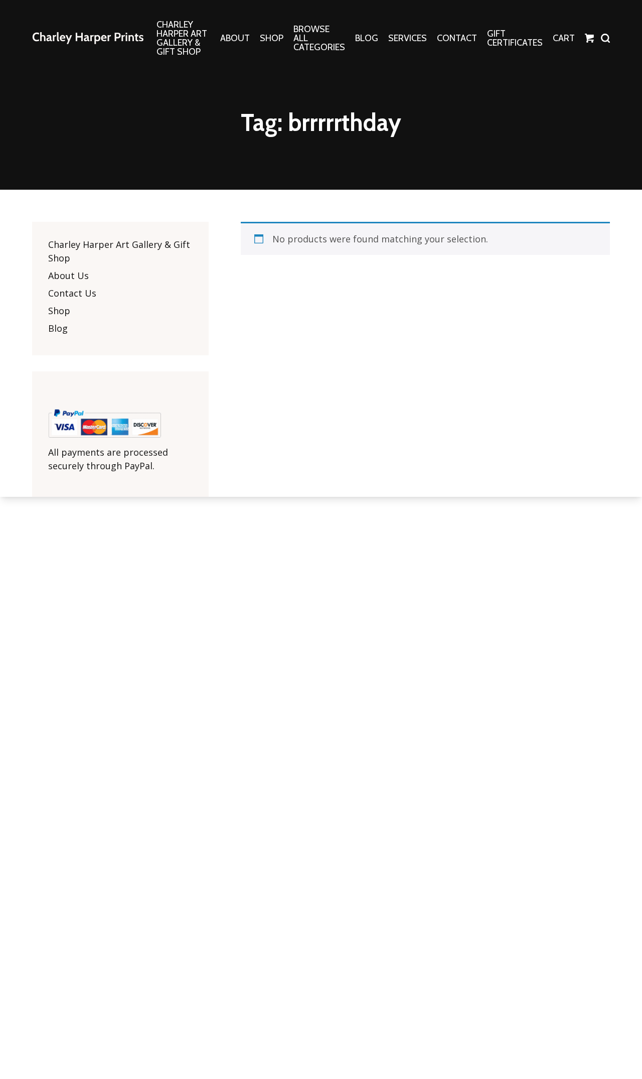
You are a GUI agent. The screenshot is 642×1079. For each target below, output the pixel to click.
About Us (68, 275)
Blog (58, 328)
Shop (59, 311)
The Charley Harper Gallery (87, 38)
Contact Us (72, 293)
